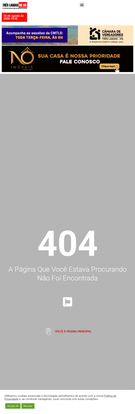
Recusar (28, 405)
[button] (82, 5)
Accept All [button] (12, 405)
